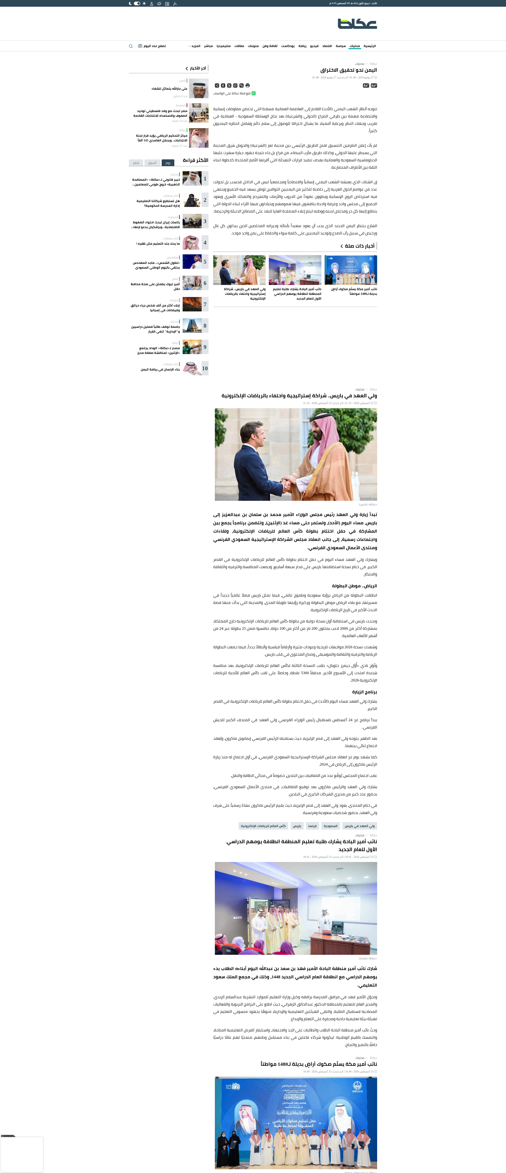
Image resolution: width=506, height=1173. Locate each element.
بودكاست (288, 46)
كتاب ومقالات (170, 196)
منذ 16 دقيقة (179, 121)
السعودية (331, 826)
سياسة (341, 46)
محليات (355, 46)
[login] (151, 3)
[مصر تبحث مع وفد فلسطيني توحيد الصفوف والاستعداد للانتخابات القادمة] (199, 113)
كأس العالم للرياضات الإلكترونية (263, 826)
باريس (297, 826)
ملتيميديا (224, 46)
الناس (182, 81)
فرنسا (312, 826)
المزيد (195, 46)
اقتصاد (327, 46)
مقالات (239, 46)
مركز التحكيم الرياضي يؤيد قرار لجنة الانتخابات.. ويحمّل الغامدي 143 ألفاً (161, 138)
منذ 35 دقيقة (179, 146)
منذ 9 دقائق (180, 96)
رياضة (302, 46)
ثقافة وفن (270, 46)
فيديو (314, 46)
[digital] (175, 3)
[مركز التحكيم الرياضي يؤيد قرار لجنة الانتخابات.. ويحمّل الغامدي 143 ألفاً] (199, 138)
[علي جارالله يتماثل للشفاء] (199, 88)
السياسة (181, 105)
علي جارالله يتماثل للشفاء (169, 88)
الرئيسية (370, 46)
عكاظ (371, 63)
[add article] (167, 3)
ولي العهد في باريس (360, 826)
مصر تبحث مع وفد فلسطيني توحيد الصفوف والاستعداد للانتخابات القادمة (160, 113)
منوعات (253, 46)
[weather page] (159, 3)
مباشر (208, 46)
